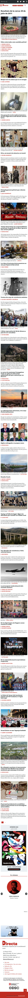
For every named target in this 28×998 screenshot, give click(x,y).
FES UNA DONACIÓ (20, 5)
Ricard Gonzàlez (18, 150)
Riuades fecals (5, 477)
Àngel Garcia (9, 620)
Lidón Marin (5, 810)
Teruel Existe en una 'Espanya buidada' (13, 730)
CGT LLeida (11, 511)
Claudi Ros (5, 517)
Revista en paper (9, 970)
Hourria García (6, 700)
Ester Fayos (5, 50)
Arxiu (14, 112)
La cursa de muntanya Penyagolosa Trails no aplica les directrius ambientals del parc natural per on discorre (12, 374)
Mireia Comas (5, 187)
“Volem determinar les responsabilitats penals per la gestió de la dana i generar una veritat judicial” (14, 228)
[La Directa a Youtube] (24, 2)
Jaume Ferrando (18, 224)
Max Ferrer (5, 267)
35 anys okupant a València (10, 299)
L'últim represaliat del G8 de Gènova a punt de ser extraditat (13, 331)
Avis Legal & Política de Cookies (13, 974)
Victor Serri (5, 334)
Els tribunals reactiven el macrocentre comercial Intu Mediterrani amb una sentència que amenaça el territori (13, 768)
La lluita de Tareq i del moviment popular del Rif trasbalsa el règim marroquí (12, 696)
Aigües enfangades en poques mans (12, 443)
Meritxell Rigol (6, 49)
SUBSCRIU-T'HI (15, 5)
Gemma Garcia (6, 44)
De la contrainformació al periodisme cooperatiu (13, 660)
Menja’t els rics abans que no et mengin (14, 79)
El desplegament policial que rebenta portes (13, 190)
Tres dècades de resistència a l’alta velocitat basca (12, 551)
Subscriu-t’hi (8, 966)
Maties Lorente (6, 479)
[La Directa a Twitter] (20, 2)
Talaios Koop (15, 995)
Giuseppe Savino (6, 628)
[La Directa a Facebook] (18, 2)
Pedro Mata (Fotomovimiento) (9, 39)
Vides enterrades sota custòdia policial (14, 42)
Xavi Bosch (4, 548)
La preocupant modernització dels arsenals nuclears (12, 586)
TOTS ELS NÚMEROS (14, 869)
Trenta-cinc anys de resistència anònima (14, 297)
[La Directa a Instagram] (26, 2)
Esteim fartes (14, 898)
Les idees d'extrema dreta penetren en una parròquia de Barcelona (13, 264)
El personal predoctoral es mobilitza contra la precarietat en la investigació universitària (13, 805)
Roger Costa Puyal (7, 663)
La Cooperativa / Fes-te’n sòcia (13, 964)
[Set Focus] (25, 5)
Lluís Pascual (6, 380)
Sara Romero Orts (7, 414)
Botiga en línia (8, 968)
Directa (19, 260)
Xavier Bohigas (6, 591)
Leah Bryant (15, 583)
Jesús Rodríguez (6, 46)
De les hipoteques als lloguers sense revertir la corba (12, 623)
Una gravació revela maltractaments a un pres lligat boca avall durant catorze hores (14, 116)
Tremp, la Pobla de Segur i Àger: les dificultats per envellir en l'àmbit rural (13, 514)
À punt (11, 407)
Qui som (7, 962)
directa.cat (4, 1)
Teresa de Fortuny (7, 589)
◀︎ (2, 894)
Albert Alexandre (7, 47)
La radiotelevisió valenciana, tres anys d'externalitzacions (13, 411)
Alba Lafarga (6, 81)
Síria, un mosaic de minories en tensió (13, 153)
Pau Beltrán (5, 809)
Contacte (7, 972)
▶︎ (26, 894)
